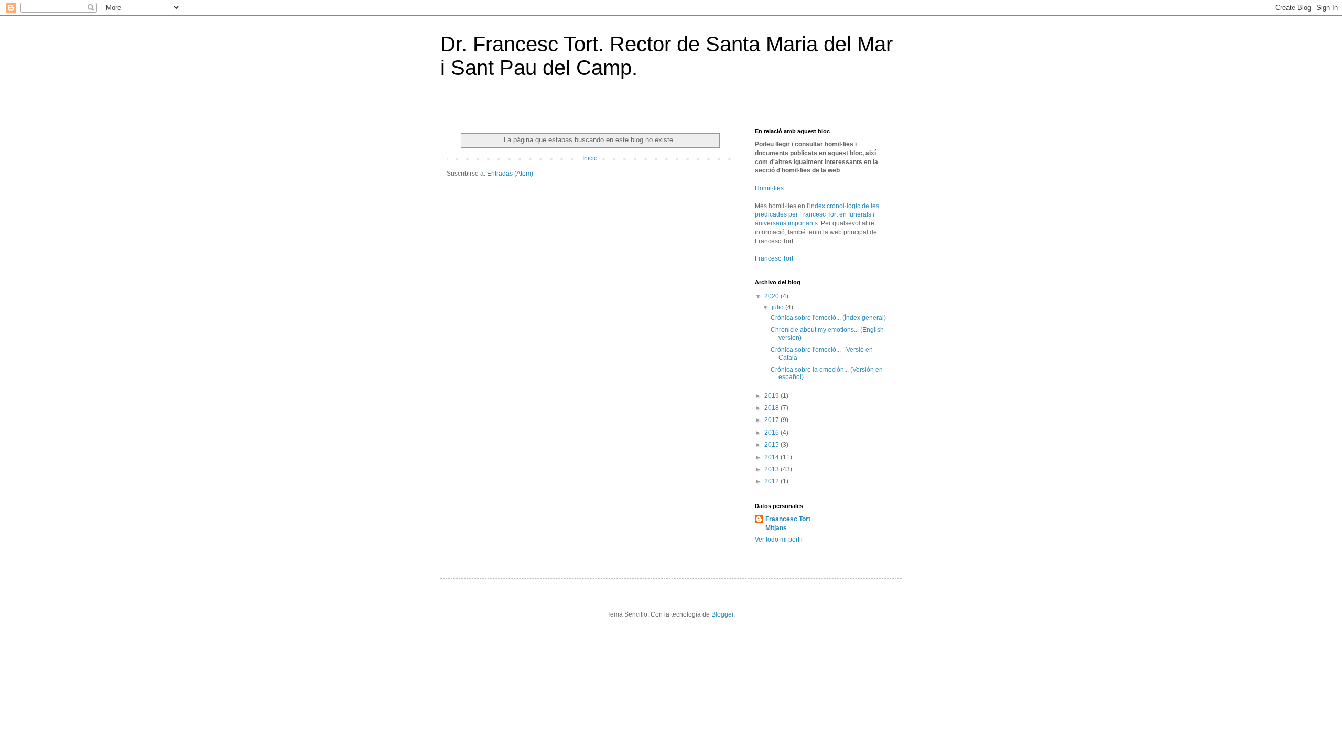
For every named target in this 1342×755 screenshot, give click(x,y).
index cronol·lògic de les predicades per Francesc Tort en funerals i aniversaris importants (817, 215)
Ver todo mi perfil (779, 539)
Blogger (722, 614)
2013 (772, 469)
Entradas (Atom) (510, 173)
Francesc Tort (774, 258)
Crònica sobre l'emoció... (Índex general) (828, 317)
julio (778, 307)
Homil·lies (769, 188)
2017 (772, 420)
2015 (772, 444)
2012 (772, 481)
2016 (772, 432)
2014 (772, 457)
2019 (772, 396)
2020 (772, 296)
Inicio (590, 158)
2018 (772, 408)
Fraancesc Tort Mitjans (787, 523)
